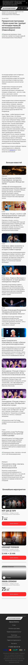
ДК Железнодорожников (9, 8)
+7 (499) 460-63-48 (14, 647)
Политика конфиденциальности (14, 636)
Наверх (24, 616)
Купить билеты (14, 523)
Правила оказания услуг (14, 632)
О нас (14, 625)
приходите (12, 150)
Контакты (14, 643)
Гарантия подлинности (14, 640)
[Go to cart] (25, 8)
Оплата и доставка (14, 628)
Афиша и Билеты (14, 622)
